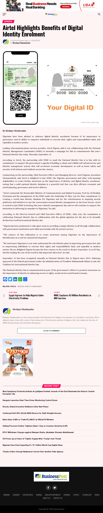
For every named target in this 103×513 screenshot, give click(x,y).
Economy (16, 494)
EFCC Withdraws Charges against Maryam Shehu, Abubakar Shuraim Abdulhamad (38, 432)
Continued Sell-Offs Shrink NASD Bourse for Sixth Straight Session (32, 413)
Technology (87, 494)
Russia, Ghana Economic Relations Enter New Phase (25, 407)
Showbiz (67, 494)
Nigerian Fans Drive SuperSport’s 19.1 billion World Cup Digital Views (33, 445)
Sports (76, 494)
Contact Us (57, 498)
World (97, 494)
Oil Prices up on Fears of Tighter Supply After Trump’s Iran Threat (32, 439)
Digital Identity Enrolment (30, 286)
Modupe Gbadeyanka (21, 43)
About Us (46, 498)
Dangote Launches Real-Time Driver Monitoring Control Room (30, 400)
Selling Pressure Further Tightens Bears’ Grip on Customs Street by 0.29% (35, 426)
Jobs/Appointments (53, 494)
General (39, 494)
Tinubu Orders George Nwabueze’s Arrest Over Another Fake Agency (33, 452)
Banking (6, 494)
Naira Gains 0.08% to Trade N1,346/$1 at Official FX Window (28, 420)
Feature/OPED (28, 494)
